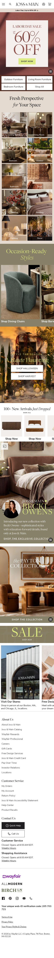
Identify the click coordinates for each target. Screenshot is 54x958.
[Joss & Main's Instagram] (17, 898)
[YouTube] (24, 898)
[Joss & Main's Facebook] (3, 898)
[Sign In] (43, 4)
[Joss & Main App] (31, 898)
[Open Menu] (3, 4)
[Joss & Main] (27, 4)
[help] (46, 949)
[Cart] (49, 4)
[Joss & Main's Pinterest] (10, 898)
